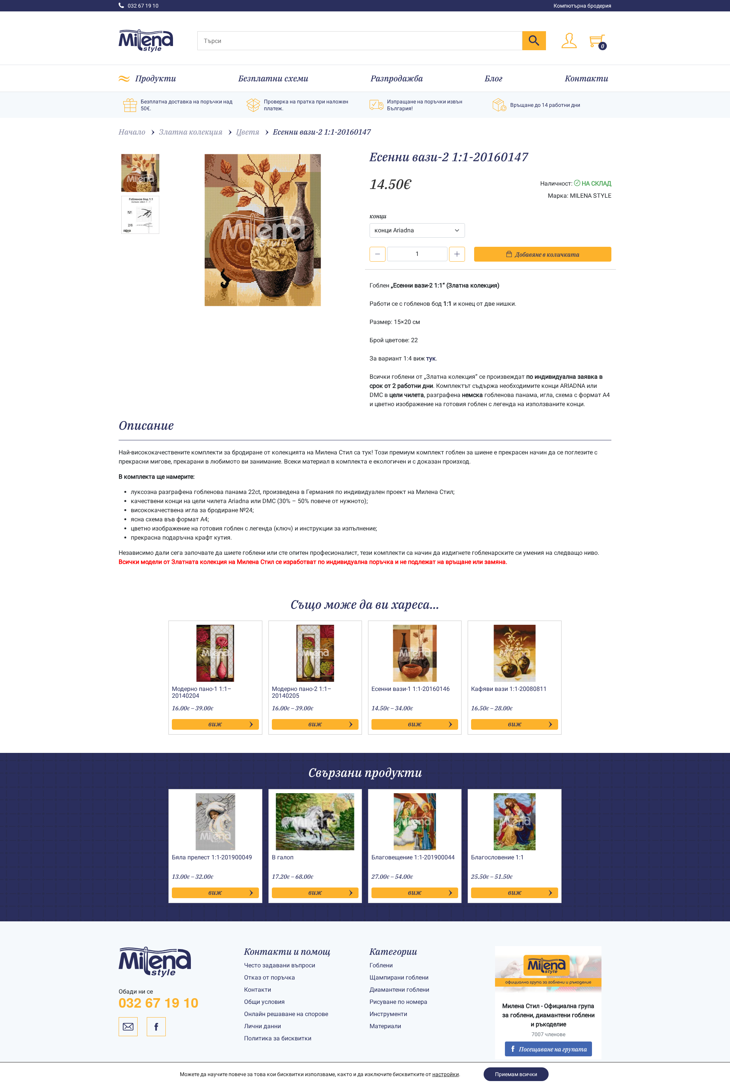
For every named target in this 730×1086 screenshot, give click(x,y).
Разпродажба (397, 78)
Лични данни (262, 1026)
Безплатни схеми (273, 78)
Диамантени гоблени (399, 989)
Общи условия (264, 1001)
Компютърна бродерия (582, 6)
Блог (494, 78)
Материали (385, 1026)
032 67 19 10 (143, 6)
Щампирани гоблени (399, 977)
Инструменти (388, 1014)
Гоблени (381, 965)
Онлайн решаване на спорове (286, 1014)
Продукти (155, 78)
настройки (445, 1074)
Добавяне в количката (547, 254)
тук (431, 358)
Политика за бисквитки (277, 1038)
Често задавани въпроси (279, 965)
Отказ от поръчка (269, 977)
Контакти (586, 78)
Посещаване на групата (553, 1049)
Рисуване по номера (398, 1001)
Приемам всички (516, 1074)
